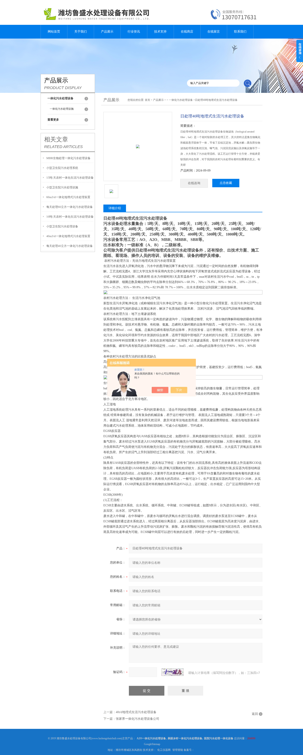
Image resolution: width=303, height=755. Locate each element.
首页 (147, 99)
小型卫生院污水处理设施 (62, 187)
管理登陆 (177, 749)
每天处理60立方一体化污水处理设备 (69, 207)
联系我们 (240, 31)
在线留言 (213, 31)
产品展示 (107, 31)
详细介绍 (114, 208)
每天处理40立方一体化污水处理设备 (69, 246)
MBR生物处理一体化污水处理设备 (68, 158)
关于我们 (80, 31)
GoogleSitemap (152, 744)
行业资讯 (134, 31)
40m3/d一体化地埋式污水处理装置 (68, 236)
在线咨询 (194, 183)
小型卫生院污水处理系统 (62, 168)
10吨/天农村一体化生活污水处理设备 (70, 216)
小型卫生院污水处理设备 (62, 226)
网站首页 (54, 31)
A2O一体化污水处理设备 (151, 738)
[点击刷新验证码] (172, 672)
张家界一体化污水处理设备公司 (137, 718)
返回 (255, 714)
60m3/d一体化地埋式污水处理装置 (68, 197)
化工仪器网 (164, 749)
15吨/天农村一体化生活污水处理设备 (70, 177)
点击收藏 (226, 183)
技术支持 (160, 31)
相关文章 (56, 139)
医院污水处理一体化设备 (218, 738)
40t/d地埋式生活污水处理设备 (136, 712)
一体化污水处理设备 (181, 99)
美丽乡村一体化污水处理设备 (185, 738)
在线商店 (187, 31)
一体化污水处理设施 (62, 108)
